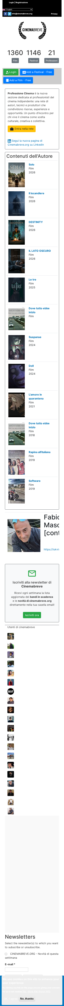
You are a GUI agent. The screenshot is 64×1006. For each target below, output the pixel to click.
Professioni (51, 60)
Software (35, 480)
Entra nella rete (21, 129)
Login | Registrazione (18, 2)
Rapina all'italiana (39, 452)
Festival (34, 60)
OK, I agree (10, 998)
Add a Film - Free (18, 80)
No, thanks (27, 998)
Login (10, 72)
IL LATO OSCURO (40, 250)
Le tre (32, 279)
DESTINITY (36, 222)
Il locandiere (36, 193)
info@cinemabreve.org (22, 13)
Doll (31, 365)
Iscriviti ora (32, 615)
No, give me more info (36, 991)
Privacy (54, 14)
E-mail (10, 964)
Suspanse (35, 337)
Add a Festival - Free (37, 72)
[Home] (32, 30)
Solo (31, 164)
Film (15, 60)
